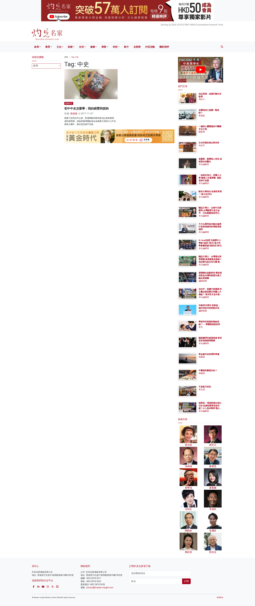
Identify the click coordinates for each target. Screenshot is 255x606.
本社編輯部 (204, 164)
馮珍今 (202, 99)
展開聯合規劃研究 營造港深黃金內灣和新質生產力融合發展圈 (210, 275)
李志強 (202, 389)
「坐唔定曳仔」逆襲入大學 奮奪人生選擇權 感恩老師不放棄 (210, 178)
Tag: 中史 (75, 57)
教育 (47, 46)
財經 (70, 46)
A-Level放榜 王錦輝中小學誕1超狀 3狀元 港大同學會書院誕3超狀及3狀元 (210, 243)
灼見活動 (150, 46)
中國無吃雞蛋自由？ (208, 370)
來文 (201, 327)
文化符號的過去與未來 (209, 142)
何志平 (202, 145)
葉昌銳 (202, 115)
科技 (115, 46)
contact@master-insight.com (99, 587)
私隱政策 (220, 597)
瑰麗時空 (68, 103)
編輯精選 (203, 281)
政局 (36, 46)
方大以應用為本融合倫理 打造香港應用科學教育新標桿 (210, 226)
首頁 (66, 57)
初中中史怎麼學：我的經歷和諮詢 (86, 108)
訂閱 (186, 581)
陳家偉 (202, 132)
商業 (104, 46)
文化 (59, 46)
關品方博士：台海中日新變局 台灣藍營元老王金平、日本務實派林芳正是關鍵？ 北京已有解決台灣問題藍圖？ (210, 213)
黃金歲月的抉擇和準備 (209, 354)
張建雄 (202, 357)
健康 (92, 46)
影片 (126, 46)
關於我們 (164, 46)
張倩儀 (73, 113)
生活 (81, 46)
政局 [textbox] (35, 65)
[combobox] (46, 65)
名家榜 (137, 46)
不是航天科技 (205, 386)
